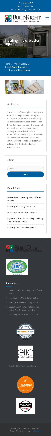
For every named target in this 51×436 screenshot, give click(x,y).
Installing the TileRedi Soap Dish (21, 227)
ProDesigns (35, 431)
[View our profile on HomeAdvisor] (25, 332)
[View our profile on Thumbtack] (25, 384)
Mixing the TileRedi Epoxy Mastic (22, 212)
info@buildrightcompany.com (27, 9)
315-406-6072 (27, 6)
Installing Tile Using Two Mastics (22, 206)
